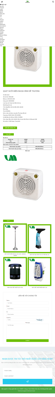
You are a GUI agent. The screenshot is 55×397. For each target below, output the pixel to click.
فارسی (1, 38)
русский (2, 6)
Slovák (1, 42)
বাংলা (1, 16)
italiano (1, 33)
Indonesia (2, 30)
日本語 (1, 10)
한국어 (1, 12)
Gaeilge (2, 32)
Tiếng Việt (2, 13)
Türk (1, 45)
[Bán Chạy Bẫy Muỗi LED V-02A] (15, 271)
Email (7, 306)
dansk (1, 22)
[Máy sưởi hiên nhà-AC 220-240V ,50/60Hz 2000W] (15, 237)
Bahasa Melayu (3, 35)
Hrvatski (2, 19)
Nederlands (2, 24)
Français (2, 7)
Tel (7, 311)
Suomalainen (3, 25)
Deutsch (2, 27)
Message (27, 322)
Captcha (8, 317)
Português (2, 39)
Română (2, 41)
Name (7, 300)
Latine (1, 9)
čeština (1, 21)
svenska (2, 44)
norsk (1, 36)
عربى (1, 18)
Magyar (1, 29)
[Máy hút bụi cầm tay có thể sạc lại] (39, 238)
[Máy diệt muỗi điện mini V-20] (39, 271)
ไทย (1, 15)
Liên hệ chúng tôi (10, 127)
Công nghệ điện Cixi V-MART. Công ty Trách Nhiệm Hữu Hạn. (24, 388)
